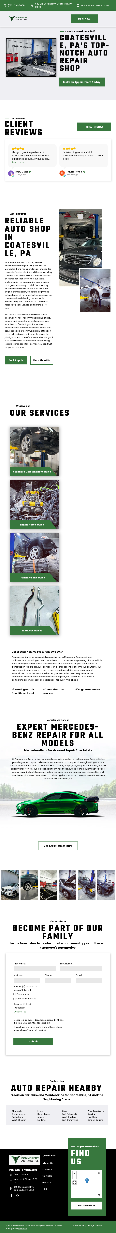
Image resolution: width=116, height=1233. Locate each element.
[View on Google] (11, 173)
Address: (18, 975)
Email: (79, 975)
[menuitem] (52, 1163)
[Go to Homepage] (18, 15)
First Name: (19, 963)
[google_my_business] (17, 1195)
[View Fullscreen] (74, 1182)
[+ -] (87, 1184)
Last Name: (66, 963)
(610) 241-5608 (16, 5)
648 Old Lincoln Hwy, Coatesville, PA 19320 (24, 1188)
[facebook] (11, 1195)
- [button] (74, 1177)
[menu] (109, 15)
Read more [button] (18, 162)
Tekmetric (22, 1228)
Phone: (48, 975)
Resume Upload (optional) (22, 1006)
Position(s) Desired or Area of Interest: (25, 988)
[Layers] (99, 1173)
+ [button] (74, 1173)
